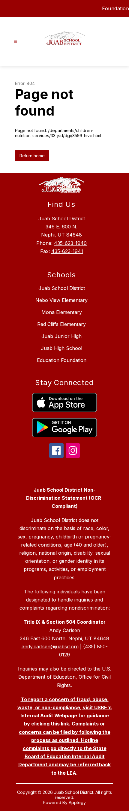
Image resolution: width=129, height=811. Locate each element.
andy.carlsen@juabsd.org (50, 647)
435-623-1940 (70, 243)
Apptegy (77, 802)
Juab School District (61, 288)
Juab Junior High (61, 336)
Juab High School (61, 348)
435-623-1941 (67, 251)
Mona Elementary (61, 312)
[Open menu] (15, 41)
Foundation (115, 8)
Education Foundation (61, 360)
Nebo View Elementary (61, 300)
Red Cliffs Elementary (61, 324)
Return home (32, 155)
